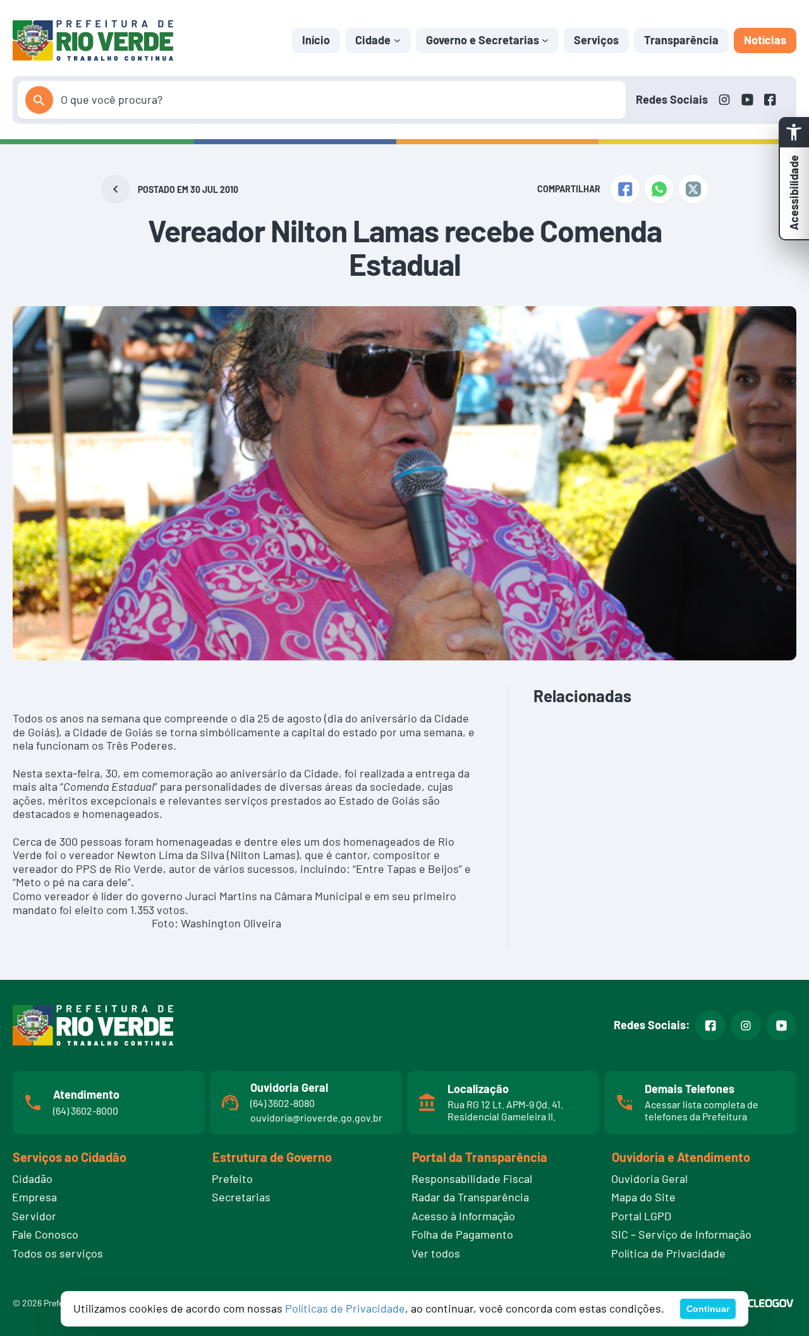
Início (316, 40)
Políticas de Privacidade (345, 1308)
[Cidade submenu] (397, 40)
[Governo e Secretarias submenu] (545, 40)
